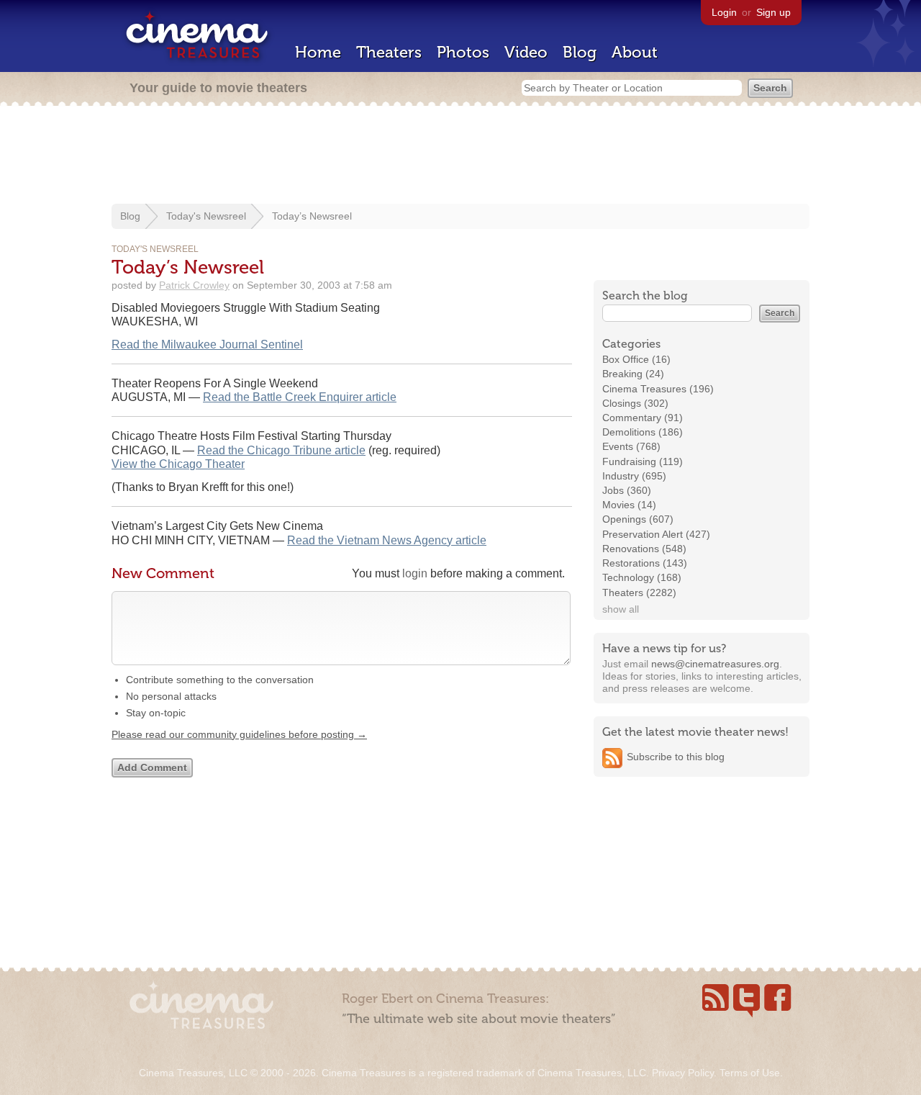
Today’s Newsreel (312, 216)
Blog (579, 52)
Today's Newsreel (206, 216)
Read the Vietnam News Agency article (386, 540)
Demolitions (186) (642, 432)
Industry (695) (634, 476)
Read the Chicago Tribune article (281, 450)
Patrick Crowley (194, 285)
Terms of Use (750, 1072)
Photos (463, 52)
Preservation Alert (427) (656, 534)
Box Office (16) (636, 359)
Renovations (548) (644, 548)
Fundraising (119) (642, 461)
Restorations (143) (644, 563)
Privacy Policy (683, 1072)
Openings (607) (637, 519)
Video (526, 52)
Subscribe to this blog (676, 756)
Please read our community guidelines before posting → (239, 734)
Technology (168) (641, 577)
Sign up (773, 12)
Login (724, 12)
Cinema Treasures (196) (658, 389)
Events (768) (631, 446)
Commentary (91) (642, 417)
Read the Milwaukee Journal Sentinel (207, 344)
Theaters (389, 52)
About (635, 52)
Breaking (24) (633, 373)
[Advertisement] (460, 156)
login (414, 573)
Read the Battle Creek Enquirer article (299, 397)
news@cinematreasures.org (715, 664)
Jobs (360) (626, 490)
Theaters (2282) (639, 592)
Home (318, 52)
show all (620, 609)
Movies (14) (629, 504)
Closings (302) (635, 403)
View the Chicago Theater (178, 464)
